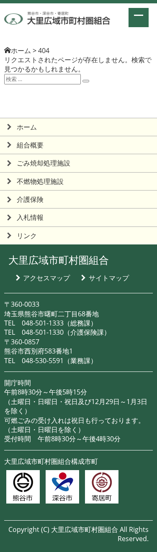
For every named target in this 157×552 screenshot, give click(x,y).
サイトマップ (109, 277)
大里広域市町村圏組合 (58, 260)
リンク (27, 235)
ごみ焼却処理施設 (43, 163)
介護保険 (30, 199)
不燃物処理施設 (40, 181)
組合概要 (30, 145)
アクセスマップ (46, 277)
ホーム (21, 50)
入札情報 (30, 217)
